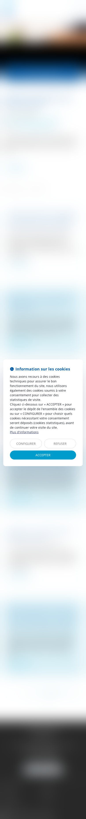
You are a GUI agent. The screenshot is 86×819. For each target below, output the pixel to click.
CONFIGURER (26, 443)
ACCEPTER (43, 455)
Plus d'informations (24, 432)
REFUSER (60, 443)
